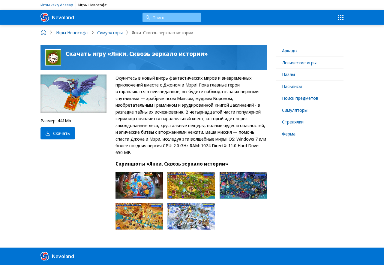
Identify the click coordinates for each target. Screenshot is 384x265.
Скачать (61, 133)
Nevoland (63, 17)
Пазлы (288, 74)
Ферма (289, 134)
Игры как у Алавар (56, 5)
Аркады (289, 50)
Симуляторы (295, 110)
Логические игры (299, 62)
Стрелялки (293, 122)
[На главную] (43, 32)
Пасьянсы (292, 86)
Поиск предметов (300, 98)
